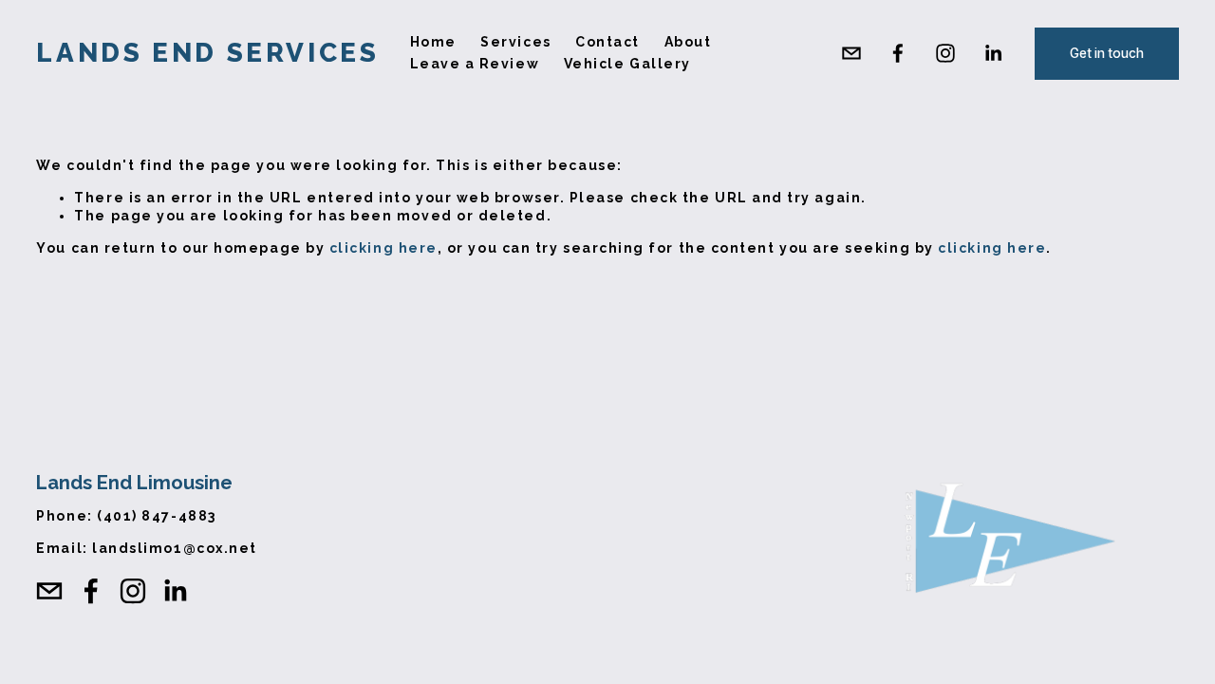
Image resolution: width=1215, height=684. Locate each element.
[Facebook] (898, 53)
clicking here (383, 248)
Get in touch (1107, 53)
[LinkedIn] (992, 53)
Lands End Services (207, 52)
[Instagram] (945, 53)
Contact (607, 41)
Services (515, 41)
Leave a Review (475, 63)
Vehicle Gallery (627, 63)
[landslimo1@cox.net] (851, 53)
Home (433, 41)
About (688, 41)
